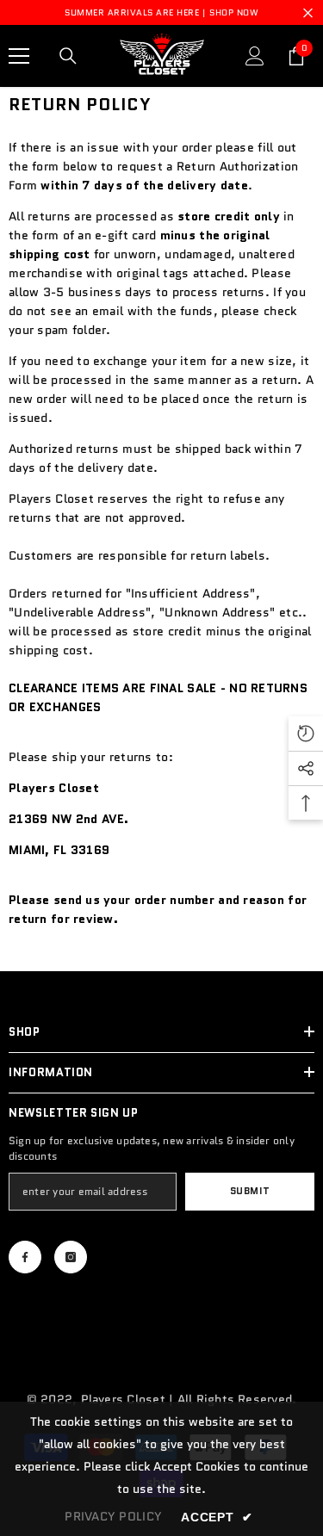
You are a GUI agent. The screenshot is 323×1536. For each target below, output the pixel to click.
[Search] (68, 56)
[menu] (19, 56)
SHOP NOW (233, 12)
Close (307, 12)
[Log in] (254, 55)
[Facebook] (25, 1257)
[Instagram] (70, 1257)
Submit (250, 1191)
